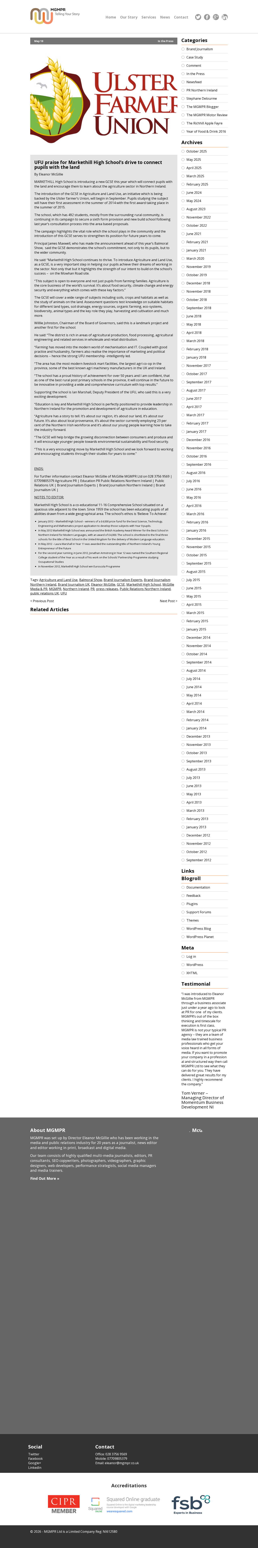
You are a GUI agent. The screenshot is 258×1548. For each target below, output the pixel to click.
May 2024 (193, 201)
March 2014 (195, 711)
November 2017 (198, 365)
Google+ (34, 1463)
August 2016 (195, 473)
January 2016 (196, 530)
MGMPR (55, 589)
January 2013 (196, 827)
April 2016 (194, 505)
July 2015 (193, 580)
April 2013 (194, 802)
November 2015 (198, 547)
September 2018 (198, 308)
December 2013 (198, 736)
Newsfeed (194, 82)
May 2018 (193, 324)
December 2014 (198, 637)
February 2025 (197, 184)
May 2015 (193, 596)
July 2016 (193, 481)
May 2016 (193, 497)
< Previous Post (42, 601)
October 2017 (196, 374)
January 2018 (196, 357)
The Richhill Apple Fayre (204, 123)
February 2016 (197, 522)
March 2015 (195, 613)
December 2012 (198, 835)
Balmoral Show (90, 580)
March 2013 (195, 810)
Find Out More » (44, 1178)
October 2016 (196, 456)
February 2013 (197, 819)
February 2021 (197, 242)
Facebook (35, 1458)
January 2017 (196, 431)
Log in (191, 956)
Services (148, 17)
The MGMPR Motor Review (206, 115)
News (165, 17)
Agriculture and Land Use (58, 580)
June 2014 (193, 687)
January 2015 (196, 629)
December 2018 (198, 283)
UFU (63, 593)
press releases (107, 589)
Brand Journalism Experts (123, 580)
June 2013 (193, 786)
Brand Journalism (199, 49)
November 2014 (198, 646)
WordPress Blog (198, 928)
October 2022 (196, 225)
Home (110, 17)
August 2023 (195, 209)
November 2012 (198, 843)
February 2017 (197, 423)
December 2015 (198, 538)
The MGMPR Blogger (202, 107)
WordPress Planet (200, 937)
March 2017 (195, 415)
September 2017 (198, 382)
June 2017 (193, 398)
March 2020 (195, 258)
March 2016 (195, 514)
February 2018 (197, 349)
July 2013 (193, 777)
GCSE (121, 584)
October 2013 (196, 753)
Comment (193, 65)
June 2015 (193, 588)
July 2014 (193, 679)
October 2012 (196, 852)
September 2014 (198, 662)
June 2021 (193, 234)
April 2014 (194, 703)
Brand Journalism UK (73, 584)
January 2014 (196, 728)
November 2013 (198, 744)
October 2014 (196, 654)
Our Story (128, 17)
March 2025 (195, 176)
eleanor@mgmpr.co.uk (122, 1463)
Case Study (194, 57)
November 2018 (198, 291)
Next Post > (168, 601)
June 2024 (193, 192)
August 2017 (195, 390)
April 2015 (194, 604)
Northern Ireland (76, 589)
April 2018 (194, 332)
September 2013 (198, 761)
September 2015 (198, 563)
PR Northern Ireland (201, 90)
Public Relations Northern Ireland (145, 589)
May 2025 (193, 159)
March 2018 (195, 341)
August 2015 (195, 571)
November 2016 (198, 448)
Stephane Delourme (201, 98)
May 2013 (193, 794)
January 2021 (196, 250)
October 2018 (196, 299)
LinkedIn (34, 1467)
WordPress (194, 965)
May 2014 (193, 695)
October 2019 (196, 275)
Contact (181, 17)
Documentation (198, 887)
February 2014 (197, 720)
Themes (192, 920)
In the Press (165, 41)
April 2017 (194, 407)
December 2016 (198, 440)
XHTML (192, 973)
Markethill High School (143, 584)
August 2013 (195, 769)
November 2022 (198, 217)
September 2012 (198, 860)
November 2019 (198, 266)
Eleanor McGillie (103, 584)
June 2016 (193, 489)
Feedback (193, 895)
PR (93, 589)
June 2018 (193, 316)
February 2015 (197, 621)
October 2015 (196, 555)
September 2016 (198, 464)
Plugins (192, 904)
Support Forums (198, 912)
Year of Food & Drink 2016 (206, 131)
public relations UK (44, 593)
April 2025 (194, 168)
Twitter (33, 1454)
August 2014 (195, 670)
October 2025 (196, 151)
